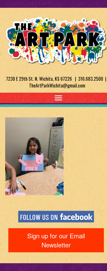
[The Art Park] (56, 40)
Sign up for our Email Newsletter (56, 240)
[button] (48, 98)
